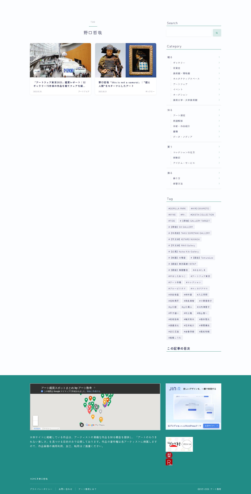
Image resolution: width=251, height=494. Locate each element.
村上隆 (188, 313)
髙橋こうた (175, 337)
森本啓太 (205, 319)
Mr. (184, 214)
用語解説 (178, 120)
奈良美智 (189, 300)
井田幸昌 (174, 294)
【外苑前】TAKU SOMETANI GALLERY (190, 233)
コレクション (194, 282)
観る (170, 57)
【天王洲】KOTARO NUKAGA (185, 239)
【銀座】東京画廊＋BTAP (183, 263)
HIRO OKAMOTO (200, 208)
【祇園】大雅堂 (178, 257)
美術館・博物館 (181, 73)
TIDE (172, 220)
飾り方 (176, 178)
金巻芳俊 (189, 331)
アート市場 (175, 282)
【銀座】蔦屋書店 (179, 269)
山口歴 (173, 306)
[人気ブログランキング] (193, 462)
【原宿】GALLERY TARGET (195, 220)
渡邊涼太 (174, 325)
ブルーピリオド (178, 288)
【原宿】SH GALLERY (181, 226)
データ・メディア (183, 136)
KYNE (173, 214)
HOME (33, 478)
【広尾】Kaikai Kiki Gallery (184, 251)
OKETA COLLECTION (203, 214)
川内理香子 (204, 306)
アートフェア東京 (201, 276)
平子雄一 (174, 313)
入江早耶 (202, 294)
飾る (170, 173)
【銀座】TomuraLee (202, 257)
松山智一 (202, 313)
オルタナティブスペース (186, 78)
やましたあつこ (178, 276)
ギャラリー (179, 62)
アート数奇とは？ (88, 489)
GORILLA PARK (178, 208)
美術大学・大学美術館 (185, 100)
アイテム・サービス (184, 162)
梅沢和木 (189, 319)
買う (170, 146)
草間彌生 (205, 325)
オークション (180, 94)
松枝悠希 (174, 319)
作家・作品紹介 (181, 126)
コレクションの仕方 (184, 152)
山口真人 (187, 306)
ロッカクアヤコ (200, 288)
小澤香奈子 (206, 300)
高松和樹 (205, 331)
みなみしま (200, 269)
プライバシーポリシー (41, 489)
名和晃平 (174, 300)
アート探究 (179, 115)
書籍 (175, 131)
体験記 (176, 157)
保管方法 (178, 183)
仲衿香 (188, 294)
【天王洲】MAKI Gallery (182, 245)
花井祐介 (189, 325)
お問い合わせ (65, 489)
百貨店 (176, 68)
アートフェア (180, 84)
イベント (178, 89)
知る (170, 110)
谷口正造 (174, 331)
